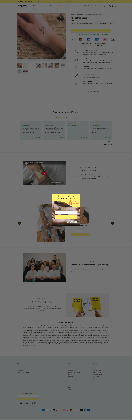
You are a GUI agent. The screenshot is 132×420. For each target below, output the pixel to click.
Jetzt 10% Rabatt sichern (66, 217)
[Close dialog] (78, 195)
